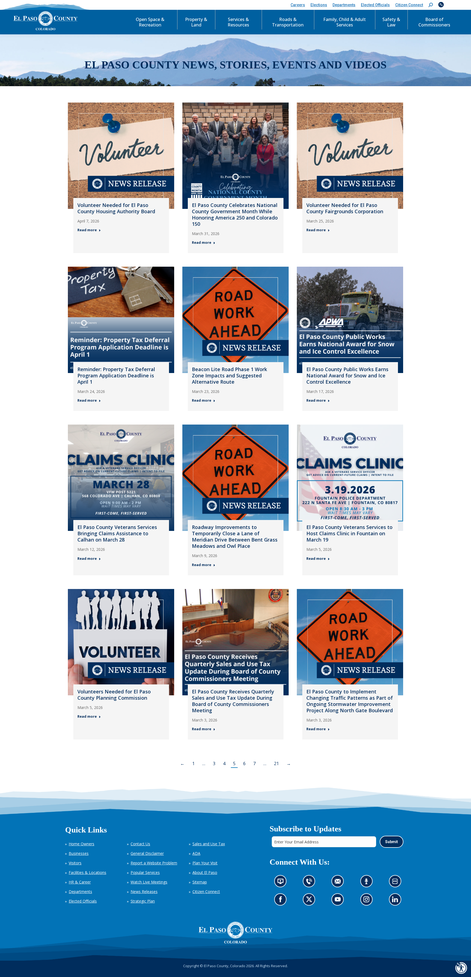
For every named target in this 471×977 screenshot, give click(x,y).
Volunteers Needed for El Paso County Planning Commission (114, 694)
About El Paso (204, 872)
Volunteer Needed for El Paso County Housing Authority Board (116, 208)
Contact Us (140, 843)
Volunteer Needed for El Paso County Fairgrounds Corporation (344, 208)
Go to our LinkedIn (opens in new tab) (396, 901)
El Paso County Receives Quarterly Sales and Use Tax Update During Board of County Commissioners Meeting (233, 701)
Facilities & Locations (87, 872)
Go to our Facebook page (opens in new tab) (281, 901)
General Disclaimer (147, 853)
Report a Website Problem (154, 862)
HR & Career (80, 882)
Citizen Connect (206, 891)
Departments (80, 891)
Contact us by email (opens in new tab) (339, 882)
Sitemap (199, 882)
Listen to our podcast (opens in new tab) (367, 882)
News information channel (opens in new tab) (282, 882)
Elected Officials (83, 901)
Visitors (75, 862)
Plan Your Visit (205, 862)
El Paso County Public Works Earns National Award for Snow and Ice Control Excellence (347, 375)
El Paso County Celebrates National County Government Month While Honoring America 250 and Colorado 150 (235, 214)
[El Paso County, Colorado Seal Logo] (235, 932)
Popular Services (145, 872)
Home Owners (81, 843)
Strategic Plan (143, 901)
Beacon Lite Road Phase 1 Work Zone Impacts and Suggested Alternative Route (229, 375)
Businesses (79, 853)
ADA (196, 853)
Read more (87, 230)
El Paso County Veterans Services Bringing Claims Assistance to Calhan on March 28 (117, 533)
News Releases (144, 891)
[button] (430, 5)
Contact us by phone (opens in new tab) (310, 882)
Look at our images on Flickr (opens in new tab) (396, 882)
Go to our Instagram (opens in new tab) (368, 901)
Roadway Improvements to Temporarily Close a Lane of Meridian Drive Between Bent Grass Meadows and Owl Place (234, 536)
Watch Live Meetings (149, 882)
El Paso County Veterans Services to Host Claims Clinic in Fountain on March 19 (349, 533)
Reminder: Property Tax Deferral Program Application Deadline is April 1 (116, 375)
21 (276, 763)
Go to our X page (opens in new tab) (310, 901)
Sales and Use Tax (208, 843)
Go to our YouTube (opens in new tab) (338, 901)
